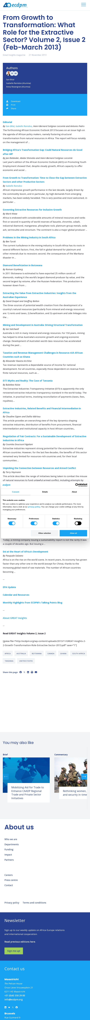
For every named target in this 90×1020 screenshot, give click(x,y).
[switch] (34, 523)
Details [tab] (45, 492)
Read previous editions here (19, 941)
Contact (8, 885)
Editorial (7, 122)
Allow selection (44, 533)
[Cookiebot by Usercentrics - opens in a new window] (77, 485)
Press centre (11, 880)
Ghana (63, 653)
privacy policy (34, 507)
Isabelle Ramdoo (24, 126)
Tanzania (9, 661)
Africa (8, 653)
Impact (8, 854)
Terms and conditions (34, 902)
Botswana (36, 653)
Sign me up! (13, 950)
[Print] (32, 672)
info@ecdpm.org (13, 999)
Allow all (73, 533)
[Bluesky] (9, 1007)
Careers (8, 875)
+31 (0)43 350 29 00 (14, 995)
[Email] (36, 672)
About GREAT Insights (15, 618)
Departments (11, 844)
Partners (9, 859)
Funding (8, 849)
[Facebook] (20, 672)
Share (13, 108)
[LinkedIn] (28, 672)
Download (15, 101)
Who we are (10, 839)
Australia (21, 653)
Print (13, 104)
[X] (24, 672)
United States (26, 661)
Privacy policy (11, 902)
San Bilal (10, 79)
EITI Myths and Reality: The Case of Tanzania (27, 380)
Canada (50, 653)
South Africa (78, 653)
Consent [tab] (15, 492)
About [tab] (74, 492)
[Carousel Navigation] (45, 777)
